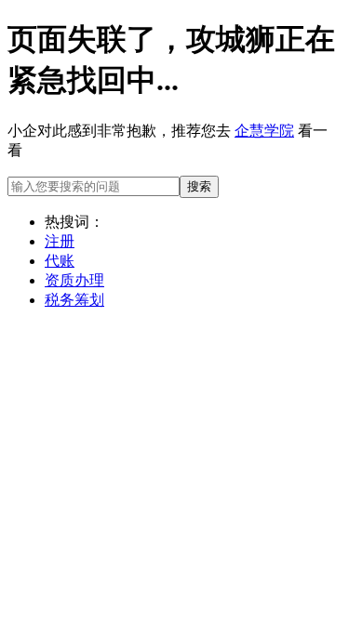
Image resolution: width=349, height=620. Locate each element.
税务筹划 (74, 300)
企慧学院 (264, 131)
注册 (59, 241)
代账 (59, 261)
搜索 (199, 186)
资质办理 (74, 280)
